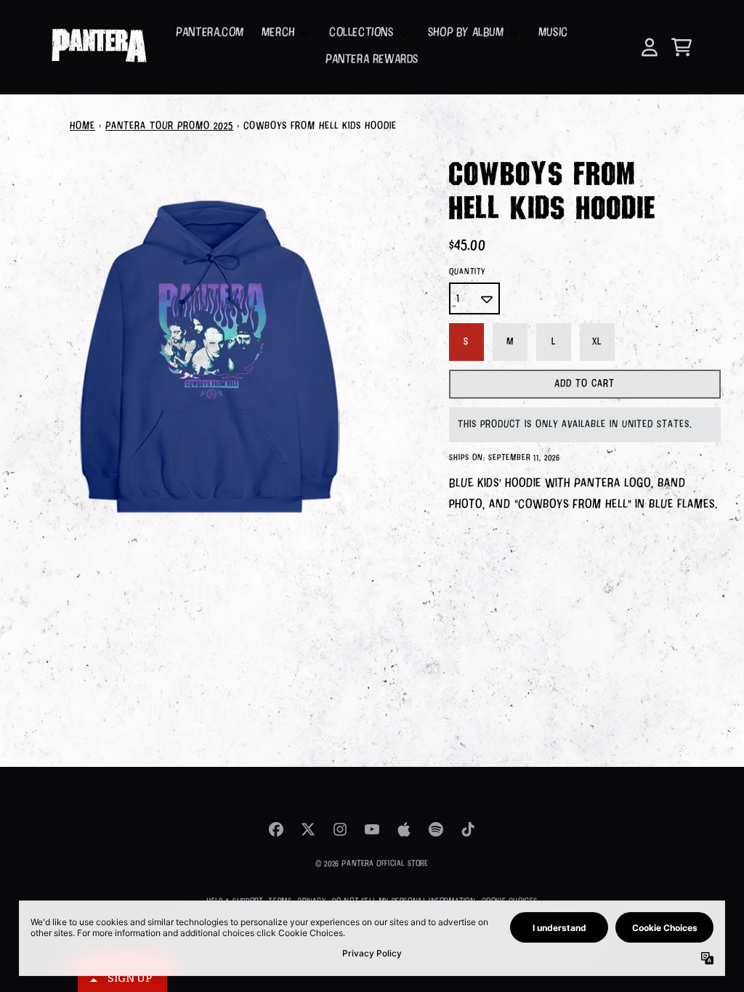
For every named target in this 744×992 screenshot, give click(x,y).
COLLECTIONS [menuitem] (361, 33)
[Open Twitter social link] (308, 829)
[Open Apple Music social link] (404, 829)
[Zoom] (210, 356)
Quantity (467, 272)
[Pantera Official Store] (98, 47)
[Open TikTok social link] (468, 829)
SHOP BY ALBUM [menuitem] (466, 33)
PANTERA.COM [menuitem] (210, 33)
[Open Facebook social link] (276, 829)
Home (82, 126)
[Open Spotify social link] (436, 829)
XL (597, 342)
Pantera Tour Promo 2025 (169, 126)
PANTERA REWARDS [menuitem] (372, 60)
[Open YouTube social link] (372, 829)
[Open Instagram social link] (340, 829)
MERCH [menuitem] (278, 33)
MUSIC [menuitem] (553, 33)
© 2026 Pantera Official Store (371, 864)
